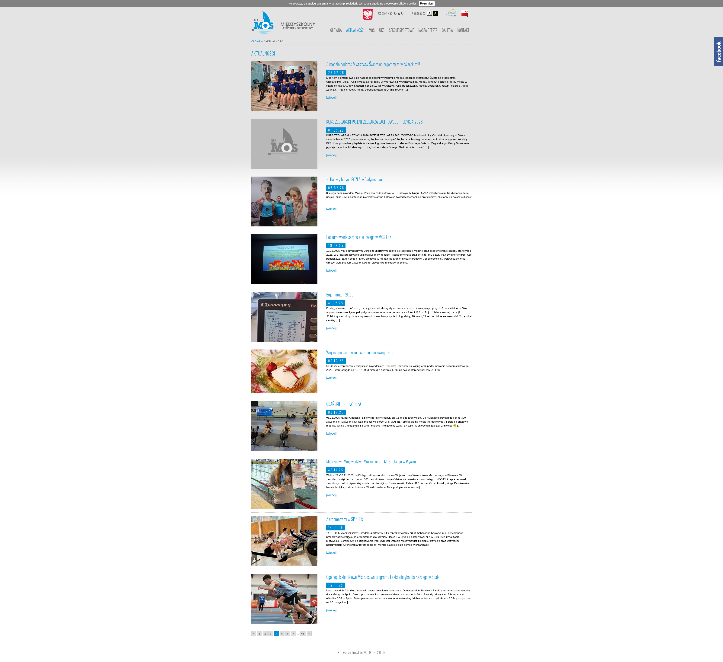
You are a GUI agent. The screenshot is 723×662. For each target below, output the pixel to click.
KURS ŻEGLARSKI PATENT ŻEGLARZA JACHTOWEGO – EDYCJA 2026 (374, 122)
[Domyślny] (429, 13)
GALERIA (447, 30)
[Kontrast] (435, 13)
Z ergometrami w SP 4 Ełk (344, 519)
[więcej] (331, 97)
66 (302, 633)
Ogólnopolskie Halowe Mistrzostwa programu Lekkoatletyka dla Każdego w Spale (382, 577)
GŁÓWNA (336, 30)
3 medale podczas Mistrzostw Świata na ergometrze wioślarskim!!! (373, 64)
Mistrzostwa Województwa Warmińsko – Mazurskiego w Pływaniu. (372, 462)
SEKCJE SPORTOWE (401, 30)
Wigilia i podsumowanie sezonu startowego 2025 (361, 353)
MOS (372, 30)
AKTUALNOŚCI (355, 30)
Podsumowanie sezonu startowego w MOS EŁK (358, 237)
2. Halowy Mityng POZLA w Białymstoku (354, 180)
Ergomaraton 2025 (339, 295)
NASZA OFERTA (427, 30)
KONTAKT (463, 30)
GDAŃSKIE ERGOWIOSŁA (343, 404)
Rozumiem (427, 3)
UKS (381, 30)
